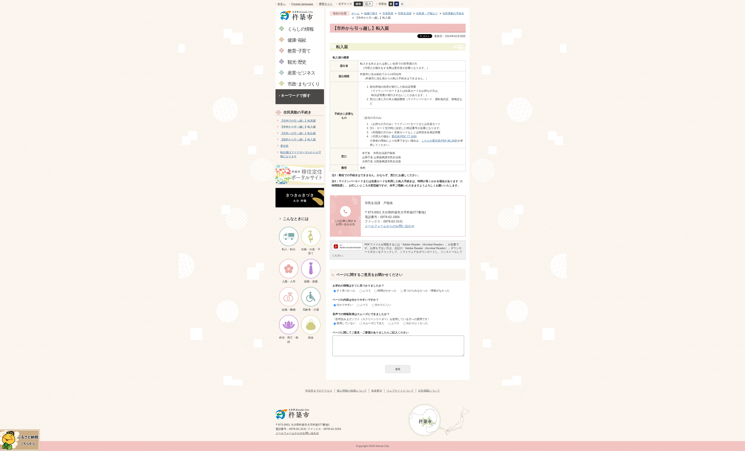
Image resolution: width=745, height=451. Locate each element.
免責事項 (376, 390)
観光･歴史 (297, 62)
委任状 (284, 145)
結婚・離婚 (288, 309)
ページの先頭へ (735, 424)
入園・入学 (288, 281)
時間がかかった (387, 290)
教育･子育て (299, 51)
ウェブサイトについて (400, 390)
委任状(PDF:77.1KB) (404, 136)
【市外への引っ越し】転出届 (298, 133)
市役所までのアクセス (318, 390)
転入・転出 (288, 249)
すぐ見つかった (346, 290)
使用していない (346, 323)
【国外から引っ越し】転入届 (298, 139)
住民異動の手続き (297, 112)
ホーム (355, 13)
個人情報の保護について (352, 390)
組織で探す (371, 13)
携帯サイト (326, 3)
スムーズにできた (373, 323)
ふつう (367, 290)
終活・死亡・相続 (288, 339)
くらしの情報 (300, 29)
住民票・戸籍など (427, 13)
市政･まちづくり (304, 84)
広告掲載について (429, 390)
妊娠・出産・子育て (310, 251)
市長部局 (387, 13)
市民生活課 (404, 13)
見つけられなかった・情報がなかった (427, 290)
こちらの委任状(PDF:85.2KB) (439, 140)
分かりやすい (345, 304)
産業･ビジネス (301, 72)
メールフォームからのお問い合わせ (389, 226)
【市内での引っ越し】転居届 (298, 120)
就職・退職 (311, 281)
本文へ (281, 3)
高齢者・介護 (311, 309)
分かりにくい (383, 304)
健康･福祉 (297, 40)
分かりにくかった (417, 323)
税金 (311, 337)
